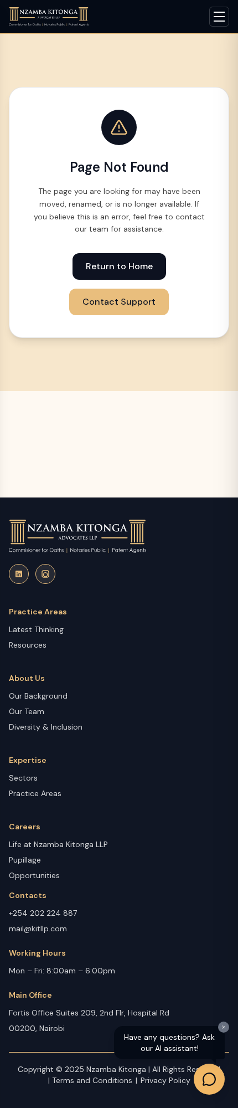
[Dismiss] (223, 1027)
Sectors (23, 778)
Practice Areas (35, 793)
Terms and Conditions (92, 1080)
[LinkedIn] (19, 574)
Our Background (38, 696)
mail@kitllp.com (38, 928)
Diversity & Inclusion (45, 727)
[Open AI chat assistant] (209, 1079)
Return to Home (119, 266)
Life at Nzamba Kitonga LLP (58, 844)
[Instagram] (45, 574)
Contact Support (119, 301)
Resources (27, 645)
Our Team (26, 711)
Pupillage (25, 860)
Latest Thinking (36, 629)
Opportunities (34, 875)
